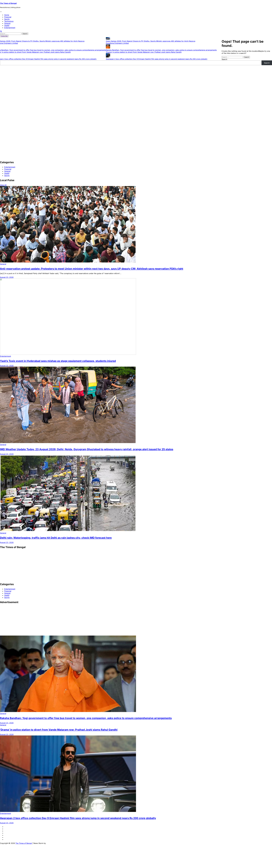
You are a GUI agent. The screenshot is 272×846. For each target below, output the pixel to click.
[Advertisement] (64, 80)
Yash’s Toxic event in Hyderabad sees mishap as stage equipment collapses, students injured (58, 360)
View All (3, 185)
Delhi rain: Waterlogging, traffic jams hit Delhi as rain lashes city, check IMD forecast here (56, 537)
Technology (9, 21)
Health (6, 25)
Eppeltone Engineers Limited (112, 43)
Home (6, 15)
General (7, 23)
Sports (6, 19)
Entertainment (9, 28)
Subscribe (4, 36)
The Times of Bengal (8, 3)
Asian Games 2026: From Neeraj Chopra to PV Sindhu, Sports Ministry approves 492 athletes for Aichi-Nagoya (145, 41)
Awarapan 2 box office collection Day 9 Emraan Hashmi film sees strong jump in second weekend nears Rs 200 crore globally (151, 59)
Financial (7, 17)
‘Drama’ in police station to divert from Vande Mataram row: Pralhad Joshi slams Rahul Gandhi (138, 52)
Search (224, 59)
